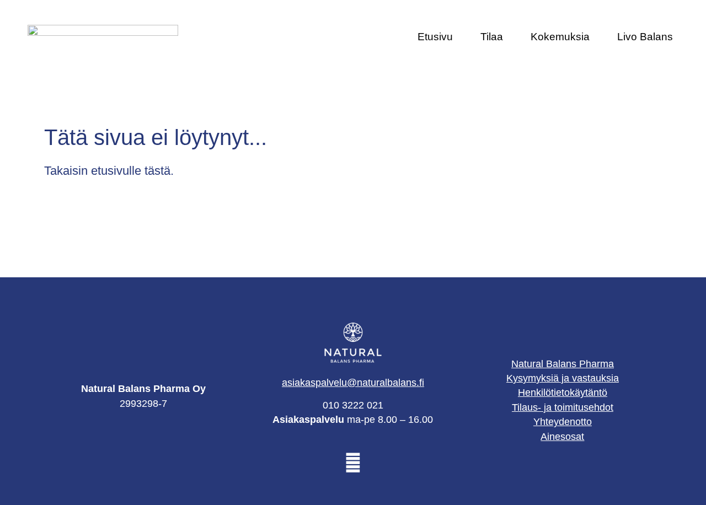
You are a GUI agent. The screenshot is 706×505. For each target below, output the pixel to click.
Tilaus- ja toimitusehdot (562, 407)
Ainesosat (562, 436)
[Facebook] (353, 462)
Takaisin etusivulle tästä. (109, 171)
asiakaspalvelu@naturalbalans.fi (353, 382)
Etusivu (435, 36)
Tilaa (491, 36)
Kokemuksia (560, 36)
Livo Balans (645, 36)
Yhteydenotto (562, 421)
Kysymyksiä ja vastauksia (562, 378)
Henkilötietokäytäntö (562, 392)
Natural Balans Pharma (562, 363)
